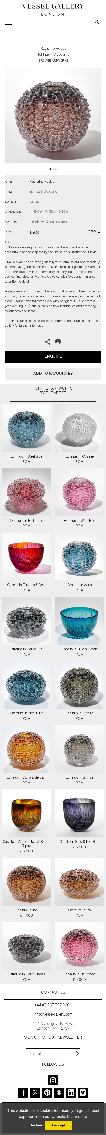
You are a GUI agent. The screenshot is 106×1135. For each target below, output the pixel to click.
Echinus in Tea (26, 910)
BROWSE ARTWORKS (53, 60)
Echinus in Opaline (80, 457)
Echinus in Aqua (79, 585)
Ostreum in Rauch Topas (26, 974)
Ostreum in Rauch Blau (26, 649)
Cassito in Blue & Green (79, 649)
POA (26, 462)
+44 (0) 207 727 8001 (53, 1006)
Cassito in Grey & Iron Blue (79, 842)
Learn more (77, 1116)
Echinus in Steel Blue (26, 457)
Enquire (53, 356)
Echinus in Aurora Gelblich (27, 778)
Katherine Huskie (53, 48)
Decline (36, 1125)
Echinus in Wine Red (79, 521)
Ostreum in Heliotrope (26, 521)
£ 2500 (26, 851)
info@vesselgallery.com (53, 1015)
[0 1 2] (53, 121)
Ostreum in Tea (79, 910)
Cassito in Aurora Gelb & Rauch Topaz (26, 844)
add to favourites (53, 373)
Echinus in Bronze (79, 713)
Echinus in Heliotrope (79, 974)
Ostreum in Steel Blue (26, 713)
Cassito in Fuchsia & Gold (26, 585)
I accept (58, 1125)
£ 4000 (26, 916)
